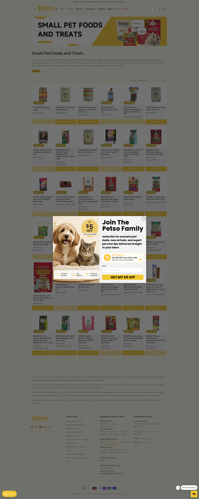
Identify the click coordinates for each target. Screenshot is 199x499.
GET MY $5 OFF (123, 277)
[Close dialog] (143, 219)
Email (104, 266)
